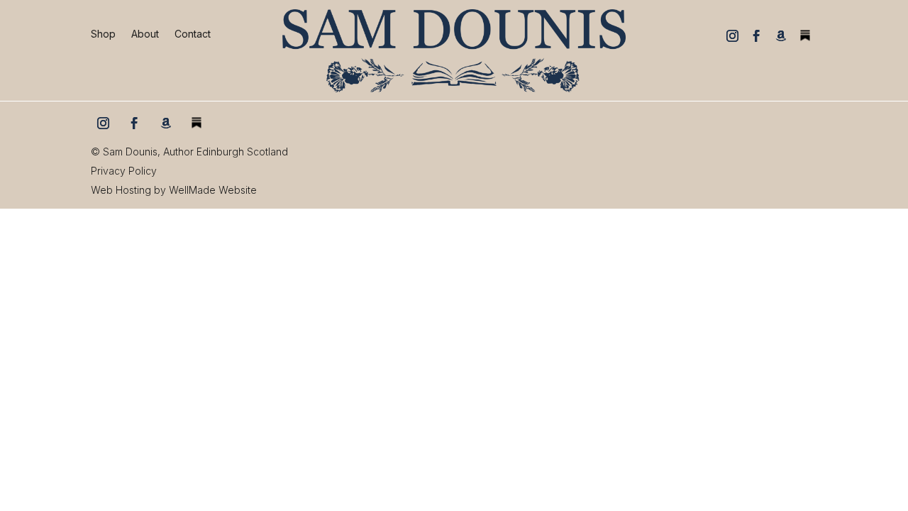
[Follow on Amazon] (781, 35)
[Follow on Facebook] (757, 35)
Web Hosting (121, 190)
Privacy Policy (124, 171)
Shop (103, 34)
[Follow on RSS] (805, 35)
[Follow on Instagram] (733, 35)
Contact (193, 34)
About (145, 34)
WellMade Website (213, 190)
